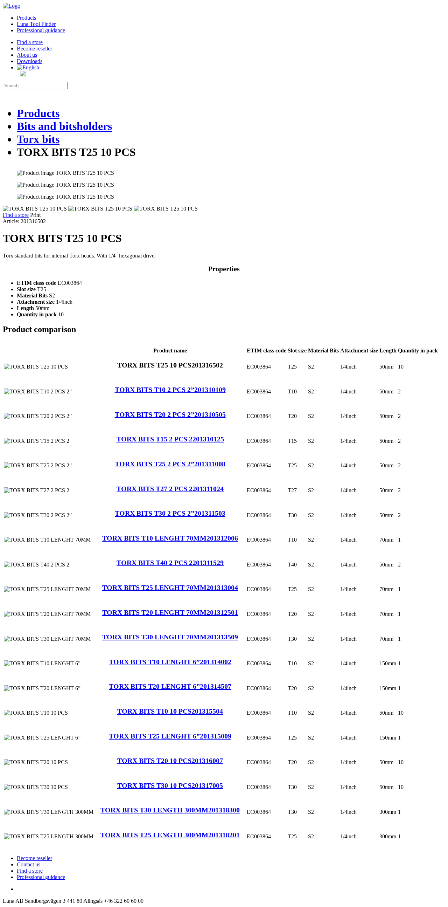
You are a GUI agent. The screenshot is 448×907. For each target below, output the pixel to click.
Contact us (28, 864)
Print (35, 215)
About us (27, 55)
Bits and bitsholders (64, 126)
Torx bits (38, 139)
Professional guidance (41, 30)
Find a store (30, 42)
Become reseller (34, 48)
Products (26, 18)
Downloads (29, 61)
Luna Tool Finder (36, 24)
